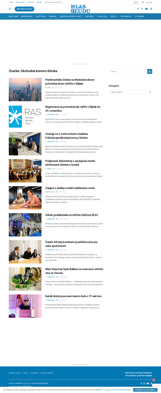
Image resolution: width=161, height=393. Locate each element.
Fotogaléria (34, 373)
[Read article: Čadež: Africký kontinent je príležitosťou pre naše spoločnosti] (25, 252)
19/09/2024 (62, 141)
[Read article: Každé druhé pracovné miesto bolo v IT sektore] (25, 306)
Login (150, 2)
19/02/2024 (62, 219)
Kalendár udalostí (47, 373)
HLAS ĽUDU (49, 192)
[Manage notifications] (154, 380)
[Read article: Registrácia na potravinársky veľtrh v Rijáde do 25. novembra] (25, 116)
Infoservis (126, 16)
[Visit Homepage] (80, 9)
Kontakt (39, 2)
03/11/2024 (62, 114)
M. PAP (48, 87)
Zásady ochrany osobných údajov (117, 390)
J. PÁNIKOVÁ (50, 114)
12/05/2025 (58, 87)
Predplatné (25, 9)
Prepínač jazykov (15, 373)
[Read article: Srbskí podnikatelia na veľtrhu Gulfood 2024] (25, 224)
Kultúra (89, 16)
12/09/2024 (58, 169)
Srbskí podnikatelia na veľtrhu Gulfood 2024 (71, 215)
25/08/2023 (62, 277)
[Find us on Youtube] (146, 9)
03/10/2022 (62, 300)
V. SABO (48, 169)
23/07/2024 (61, 192)
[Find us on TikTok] (151, 8)
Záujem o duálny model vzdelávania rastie (70, 188)
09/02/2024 (62, 250)
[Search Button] (149, 71)
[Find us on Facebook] (137, 9)
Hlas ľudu (13, 16)
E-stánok (139, 16)
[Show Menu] (10, 9)
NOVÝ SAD (40, 16)
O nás (11, 2)
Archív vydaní (20, 2)
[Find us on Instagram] (142, 9)
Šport (114, 16)
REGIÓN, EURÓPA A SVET (70, 16)
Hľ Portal (31, 2)
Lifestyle (102, 16)
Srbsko (52, 16)
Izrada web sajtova (15, 386)
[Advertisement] (80, 40)
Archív (25, 373)
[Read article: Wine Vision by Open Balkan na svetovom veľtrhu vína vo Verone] (25, 279)
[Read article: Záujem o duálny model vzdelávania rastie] (25, 198)
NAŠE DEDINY (26, 16)
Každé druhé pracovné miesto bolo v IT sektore (73, 296)
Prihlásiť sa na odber (145, 390)
